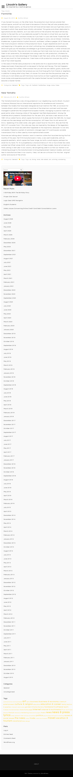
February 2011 (9, 657)
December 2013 (9, 543)
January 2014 (9, 539)
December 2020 (9, 290)
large (48, 85)
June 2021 (7, 266)
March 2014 (8, 531)
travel (51, 718)
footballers (42, 85)
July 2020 (7, 306)
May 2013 (7, 562)
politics (39, 715)
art (24, 701)
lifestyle (11, 712)
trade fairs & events (41, 718)
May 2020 (7, 314)
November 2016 (9, 468)
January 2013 (9, 578)
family (64, 704)
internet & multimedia (51, 710)
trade (32, 718)
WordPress (44, 773)
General (15, 85)
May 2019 (7, 361)
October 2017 (9, 428)
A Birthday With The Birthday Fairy (16, 192)
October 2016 (9, 472)
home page (28, 709)
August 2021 (8, 258)
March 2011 (8, 653)
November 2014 (9, 519)
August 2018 (8, 389)
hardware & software (53, 707)
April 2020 (7, 318)
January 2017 (9, 460)
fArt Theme (28, 773)
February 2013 (9, 574)
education (36, 704)
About (36, 764)
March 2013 (8, 570)
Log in (6, 730)
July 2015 (7, 507)
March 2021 (8, 278)
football (35, 85)
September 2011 (10, 634)
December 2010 (9, 665)
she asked (44, 159)
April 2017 (7, 452)
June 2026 (7, 223)
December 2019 (9, 333)
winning (55, 159)
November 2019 (9, 337)
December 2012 (9, 582)
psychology (47, 715)
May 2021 (7, 270)
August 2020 (8, 302)
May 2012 (7, 606)
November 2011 (9, 626)
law (64, 709)
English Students (10, 204)
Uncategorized (9, 692)
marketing (25, 712)
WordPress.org (9, 742)
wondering (61, 159)
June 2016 (7, 487)
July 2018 (7, 393)
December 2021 (9, 250)
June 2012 (7, 602)
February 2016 (9, 503)
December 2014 (9, 515)
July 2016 (7, 483)
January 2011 (9, 661)
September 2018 (10, 385)
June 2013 (7, 559)
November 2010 (9, 669)
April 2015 (7, 511)
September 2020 (10, 298)
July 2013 (7, 555)
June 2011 (7, 641)
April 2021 (7, 274)
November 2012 (9, 586)
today (27, 718)
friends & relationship (18, 707)
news (49, 712)
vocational (17, 721)
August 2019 (8, 349)
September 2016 (10, 476)
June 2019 (7, 357)
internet (37, 709)
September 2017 (10, 432)
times (57, 85)
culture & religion (24, 704)
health (66, 707)
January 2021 (9, 286)
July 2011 (7, 638)
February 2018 (9, 412)
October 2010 (9, 673)
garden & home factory (34, 707)
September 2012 (10, 594)
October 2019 (9, 341)
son (50, 159)
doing (34, 159)
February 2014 (9, 535)
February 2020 (9, 325)
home (22, 709)
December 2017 (9, 420)
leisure (5, 712)
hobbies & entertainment (11, 709)
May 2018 (7, 400)
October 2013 (9, 547)
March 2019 (8, 365)
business (34, 702)
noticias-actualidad (30, 715)
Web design (26, 721)
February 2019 (9, 369)
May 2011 (7, 645)
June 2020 (7, 310)
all (30, 85)
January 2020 (9, 329)
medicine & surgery (35, 712)
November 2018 (9, 377)
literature (18, 712)
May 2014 (7, 523)
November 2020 (9, 294)
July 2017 (7, 440)
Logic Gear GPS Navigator (13, 200)
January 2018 (9, 416)
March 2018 (8, 408)
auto (28, 701)
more (53, 85)
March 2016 (8, 499)
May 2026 (7, 227)
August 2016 (8, 480)
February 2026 (9, 238)
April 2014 (7, 527)
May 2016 (7, 491)
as (30, 159)
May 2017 (7, 448)
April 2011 (7, 649)
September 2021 (10, 254)
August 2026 (8, 219)
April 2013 (7, 566)
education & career (51, 704)
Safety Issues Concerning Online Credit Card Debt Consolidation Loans (30, 208)
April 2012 (7, 610)
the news (20, 718)
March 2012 (8, 614)
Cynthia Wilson (23, 18)
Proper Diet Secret (11, 196)
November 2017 (9, 424)
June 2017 (7, 444)
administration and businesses (12, 701)
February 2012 (9, 618)
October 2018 (9, 381)
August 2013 (8, 551)
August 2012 (8, 598)
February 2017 (9, 456)
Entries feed (8, 734)
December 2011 (9, 622)
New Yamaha (8, 93)
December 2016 (9, 464)
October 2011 (9, 630)
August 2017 (8, 436)
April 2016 (7, 495)
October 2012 (9, 590)
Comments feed (9, 738)
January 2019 (9, 373)
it (62, 710)
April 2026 (7, 231)
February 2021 (9, 282)
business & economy (49, 702)
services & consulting (57, 715)
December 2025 (9, 242)
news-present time (17, 715)
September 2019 (10, 345)
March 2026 (8, 235)
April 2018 (7, 404)
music (43, 712)
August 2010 (8, 677)
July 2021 (7, 262)
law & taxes (69, 709)
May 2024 (7, 246)
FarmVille (6, 14)
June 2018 (7, 396)
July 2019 (7, 353)
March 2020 (8, 321)
